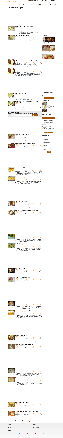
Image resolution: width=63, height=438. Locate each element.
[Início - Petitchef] (8, 6)
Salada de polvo (46, 139)
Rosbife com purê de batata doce (22, 134)
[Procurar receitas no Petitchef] (50, 2)
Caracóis (45, 145)
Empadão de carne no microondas (22, 176)
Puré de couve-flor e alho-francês (22, 277)
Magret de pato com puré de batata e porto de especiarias (27, 60)
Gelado (45, 146)
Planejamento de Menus (48, 97)
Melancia (45, 148)
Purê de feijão (18, 377)
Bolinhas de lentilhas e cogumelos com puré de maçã (26, 210)
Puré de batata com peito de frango (22, 368)
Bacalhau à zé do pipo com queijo (22, 243)
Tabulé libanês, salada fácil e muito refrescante (51, 103)
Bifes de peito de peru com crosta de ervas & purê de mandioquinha (26, 102)
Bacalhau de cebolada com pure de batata (24, 344)
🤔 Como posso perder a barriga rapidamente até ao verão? (47, 126)
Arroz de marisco (47, 143)
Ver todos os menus (11, 427)
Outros (45, 149)
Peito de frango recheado (20, 234)
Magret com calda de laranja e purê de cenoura (25, 167)
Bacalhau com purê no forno (21, 335)
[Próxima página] (36, 421)
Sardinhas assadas (47, 142)
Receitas (22, 4)
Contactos (34, 424)
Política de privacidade (36, 425)
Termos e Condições (36, 427)
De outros (52, 4)
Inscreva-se (34, 115)
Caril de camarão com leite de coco (50, 107)
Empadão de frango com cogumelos (23, 310)
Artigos (31, 4)
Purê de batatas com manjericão (22, 35)
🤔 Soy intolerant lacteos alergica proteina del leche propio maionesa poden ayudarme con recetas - (48, 123)
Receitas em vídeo (11, 425)
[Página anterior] (13, 421)
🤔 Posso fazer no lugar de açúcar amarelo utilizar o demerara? (48, 129)
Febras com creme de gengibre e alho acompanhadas (26, 411)
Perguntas (41, 4)
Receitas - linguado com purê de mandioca (24, 26)
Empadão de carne (19, 301)
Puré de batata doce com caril (21, 201)
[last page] (39, 421)
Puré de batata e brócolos (20, 93)
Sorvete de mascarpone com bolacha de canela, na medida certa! (51, 111)
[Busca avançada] (51, 2)
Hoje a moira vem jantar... (20, 268)
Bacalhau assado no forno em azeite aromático (25, 143)
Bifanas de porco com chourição (22, 402)
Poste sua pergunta (49, 132)
